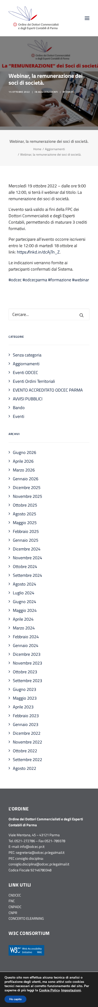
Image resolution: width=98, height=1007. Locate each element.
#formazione (59, 280)
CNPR (13, 912)
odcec (70, 92)
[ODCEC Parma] (34, 18)
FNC (12, 901)
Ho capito (15, 999)
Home (37, 149)
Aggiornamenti (48, 92)
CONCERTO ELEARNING (26, 918)
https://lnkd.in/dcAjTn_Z (38, 252)
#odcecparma (35, 280)
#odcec (15, 280)
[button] (87, 18)
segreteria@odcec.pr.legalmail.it (40, 852)
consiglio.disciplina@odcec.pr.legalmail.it (39, 864)
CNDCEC (15, 895)
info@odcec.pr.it (32, 846)
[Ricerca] (49, 314)
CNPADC (15, 907)
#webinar (80, 280)
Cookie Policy (49, 990)
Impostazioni (71, 990)
